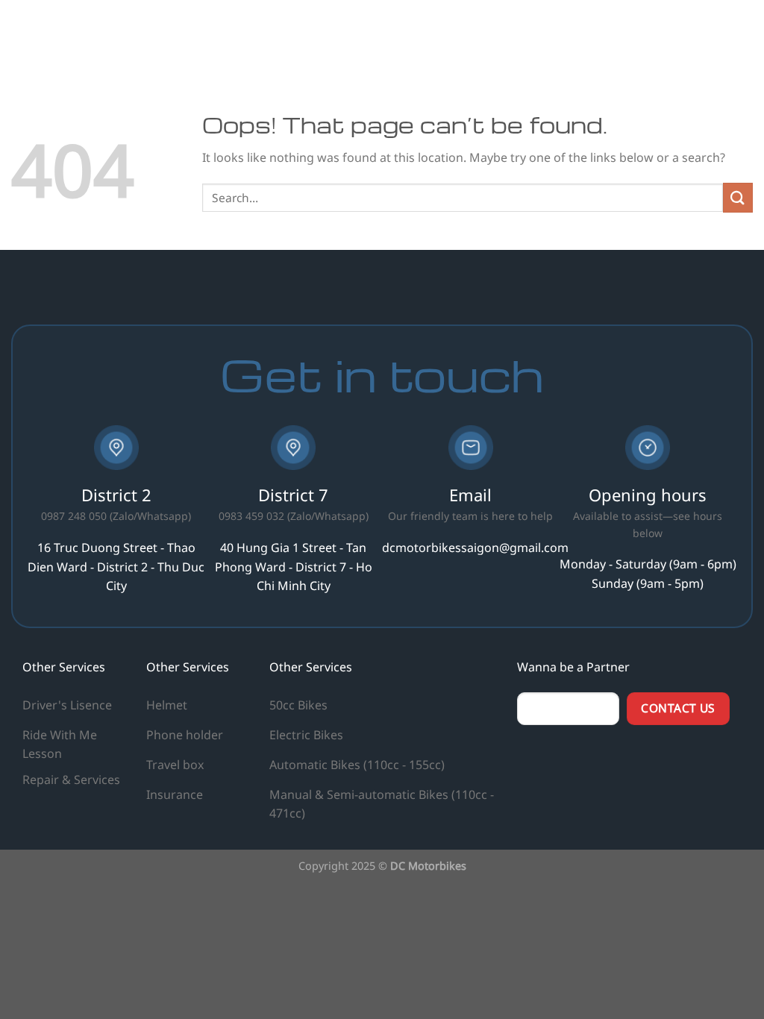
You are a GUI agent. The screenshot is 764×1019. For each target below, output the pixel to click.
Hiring (541, 33)
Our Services (463, 33)
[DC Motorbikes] (112, 33)
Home (397, 33)
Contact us (710, 33)
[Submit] (738, 197)
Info (629, 33)
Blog (587, 33)
